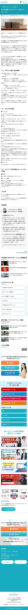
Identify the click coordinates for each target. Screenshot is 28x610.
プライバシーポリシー (13, 604)
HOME (3, 15)
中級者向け (15, 6)
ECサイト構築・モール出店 (8, 296)
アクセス (20, 562)
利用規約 (6, 604)
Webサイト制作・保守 (7, 309)
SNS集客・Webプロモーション (7, 6)
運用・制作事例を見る (8, 509)
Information (5, 300)
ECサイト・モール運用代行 (8, 292)
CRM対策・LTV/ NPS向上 (7, 287)
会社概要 (7, 562)
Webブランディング (6, 313)
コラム (7, 15)
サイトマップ (22, 604)
